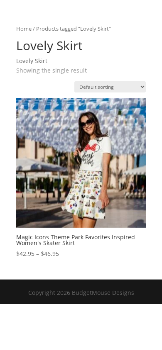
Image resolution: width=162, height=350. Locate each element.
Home (24, 28)
